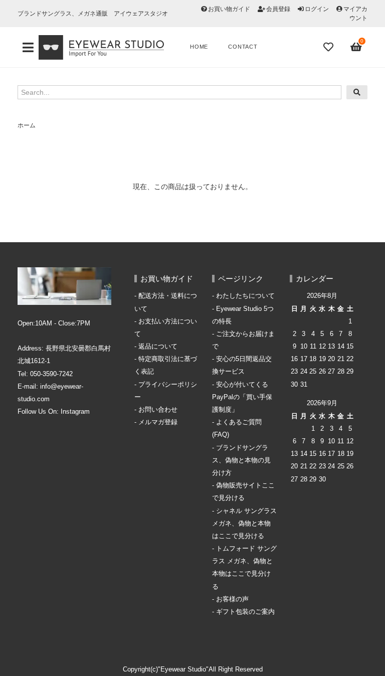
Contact (243, 47)
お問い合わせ (157, 409)
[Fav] (329, 47)
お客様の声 (232, 599)
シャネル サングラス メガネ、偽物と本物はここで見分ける (244, 524)
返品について (157, 346)
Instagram (75, 411)
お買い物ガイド (229, 9)
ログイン (317, 9)
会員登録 (278, 9)
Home (199, 47)
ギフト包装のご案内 (245, 611)
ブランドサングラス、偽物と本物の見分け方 (241, 460)
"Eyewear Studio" (183, 669)
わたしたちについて (245, 295)
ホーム (27, 125)
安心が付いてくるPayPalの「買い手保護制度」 (242, 397)
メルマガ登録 (157, 422)
